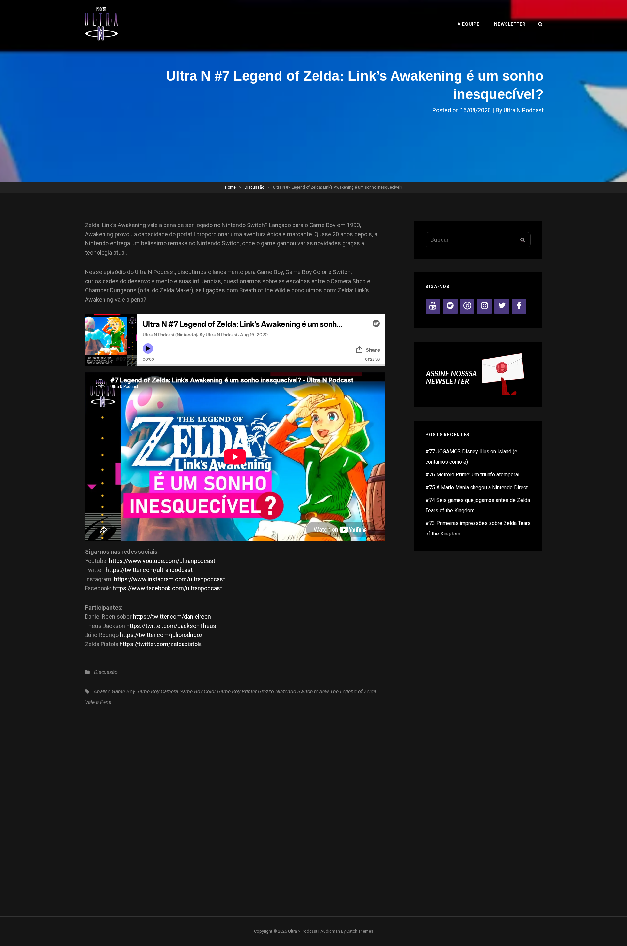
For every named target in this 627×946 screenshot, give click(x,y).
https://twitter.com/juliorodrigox (161, 634)
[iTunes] (467, 306)
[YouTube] (433, 306)
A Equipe (469, 24)
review (321, 692)
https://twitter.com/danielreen (172, 616)
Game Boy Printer (237, 692)
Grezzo (266, 692)
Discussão (254, 187)
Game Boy (123, 692)
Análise (102, 692)
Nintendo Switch (294, 692)
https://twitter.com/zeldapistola (161, 644)
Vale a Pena (98, 702)
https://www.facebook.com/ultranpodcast (167, 588)
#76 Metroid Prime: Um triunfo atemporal (472, 475)
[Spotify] (450, 306)
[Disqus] (235, 807)
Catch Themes (359, 931)
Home (230, 187)
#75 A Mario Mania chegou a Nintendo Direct (477, 487)
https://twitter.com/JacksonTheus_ (172, 625)
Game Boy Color (197, 692)
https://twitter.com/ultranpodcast (149, 569)
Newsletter (510, 24)
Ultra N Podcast (524, 110)
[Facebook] (519, 306)
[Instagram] (484, 306)
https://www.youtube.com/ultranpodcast (162, 560)
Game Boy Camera (157, 692)
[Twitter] (501, 306)
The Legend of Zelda (353, 692)
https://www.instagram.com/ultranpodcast (169, 579)
